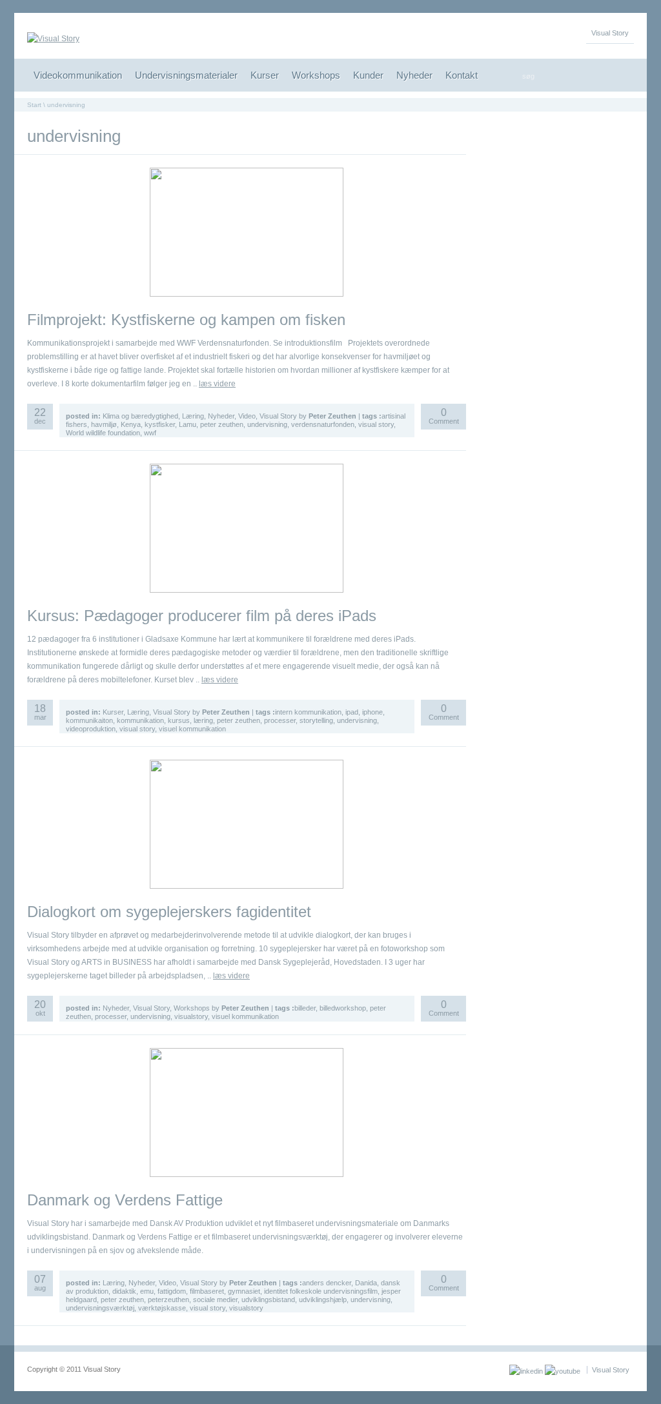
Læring (193, 416)
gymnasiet (244, 1291)
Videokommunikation (78, 75)
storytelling (316, 720)
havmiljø (104, 424)
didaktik (124, 1291)
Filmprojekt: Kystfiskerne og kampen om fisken (186, 319)
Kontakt (461, 75)
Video (247, 416)
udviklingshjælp (323, 1299)
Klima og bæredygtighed (140, 416)
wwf (150, 433)
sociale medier (215, 1299)
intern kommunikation (308, 712)
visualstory (191, 1016)
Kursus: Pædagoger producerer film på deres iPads (201, 615)
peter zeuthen (221, 424)
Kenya (131, 424)
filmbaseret (207, 1291)
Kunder (368, 75)
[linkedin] (526, 1371)
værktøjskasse (162, 1308)
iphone (372, 712)
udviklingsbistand (268, 1299)
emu (147, 1291)
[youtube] (562, 1371)
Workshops (316, 75)
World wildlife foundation (103, 433)
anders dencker (326, 1283)
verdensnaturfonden (322, 424)
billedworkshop (343, 1008)
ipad (351, 712)
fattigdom (172, 1291)
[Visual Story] (53, 38)
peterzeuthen (168, 1299)
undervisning (267, 424)
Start (34, 104)
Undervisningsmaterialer (186, 75)
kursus (179, 720)
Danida (366, 1283)
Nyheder (414, 75)
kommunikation (140, 720)
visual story (376, 424)
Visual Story (610, 33)
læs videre (217, 383)
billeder (305, 1008)
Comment (444, 417)
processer (280, 720)
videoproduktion (91, 729)
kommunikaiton (89, 720)
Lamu (187, 424)
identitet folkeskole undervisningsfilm (321, 1291)
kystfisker (160, 424)
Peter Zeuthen (332, 416)
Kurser (264, 75)
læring (203, 720)
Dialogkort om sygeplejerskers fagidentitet (169, 911)
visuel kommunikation (192, 729)
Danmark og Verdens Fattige (125, 1200)
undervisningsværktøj (100, 1308)
